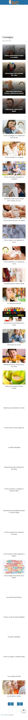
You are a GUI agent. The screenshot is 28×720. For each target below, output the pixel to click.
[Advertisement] (14, 21)
